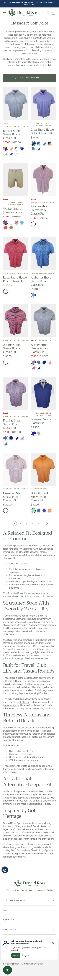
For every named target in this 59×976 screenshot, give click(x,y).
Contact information (32, 963)
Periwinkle (44, 510)
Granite (38, 433)
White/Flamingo (33, 367)
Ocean (33, 295)
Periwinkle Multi (33, 362)
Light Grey (16, 222)
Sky (22, 222)
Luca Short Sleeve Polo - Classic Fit (15, 279)
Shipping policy (11, 963)
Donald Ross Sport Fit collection (35, 794)
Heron (5, 438)
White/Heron (5, 443)
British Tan (11, 227)
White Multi (33, 224)
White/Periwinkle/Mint (38, 149)
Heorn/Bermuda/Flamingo (33, 149)
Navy (33, 433)
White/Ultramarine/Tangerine (44, 143)
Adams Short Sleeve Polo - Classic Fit (11, 348)
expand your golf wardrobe (17, 853)
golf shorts (23, 701)
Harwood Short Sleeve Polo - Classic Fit (13, 497)
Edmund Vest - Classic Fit (41, 421)
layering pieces (11, 704)
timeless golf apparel (27, 58)
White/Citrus (11, 148)
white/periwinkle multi (22, 438)
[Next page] (44, 523)
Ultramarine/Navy (22, 148)
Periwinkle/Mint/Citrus (38, 143)
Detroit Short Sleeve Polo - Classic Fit (39, 497)
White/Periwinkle (11, 153)
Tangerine (49, 510)
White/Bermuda (5, 153)
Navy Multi (44, 362)
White (11, 222)
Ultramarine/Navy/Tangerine (33, 143)
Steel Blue (5, 222)
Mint (33, 510)
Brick (5, 227)
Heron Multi (38, 362)
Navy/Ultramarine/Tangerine (49, 143)
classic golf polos (19, 677)
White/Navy (38, 367)
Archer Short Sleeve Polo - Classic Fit (39, 348)
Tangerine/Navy (5, 148)
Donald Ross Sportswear (33, 890)
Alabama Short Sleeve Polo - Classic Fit (41, 281)
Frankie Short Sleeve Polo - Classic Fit (12, 424)
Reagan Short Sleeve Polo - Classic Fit (40, 210)
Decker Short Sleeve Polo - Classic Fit (11, 134)
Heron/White (16, 148)
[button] (5, 12)
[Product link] (15, 103)
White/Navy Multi (16, 438)
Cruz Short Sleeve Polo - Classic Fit (42, 131)
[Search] (48, 12)
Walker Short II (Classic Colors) (13, 210)
